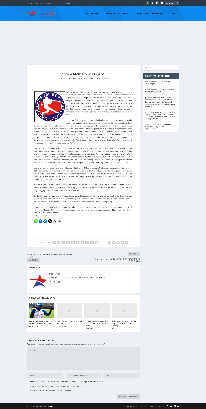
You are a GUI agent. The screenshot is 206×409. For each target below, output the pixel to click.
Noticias (84, 13)
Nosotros (173, 13)
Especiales (157, 13)
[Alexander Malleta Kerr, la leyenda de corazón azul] (41, 310)
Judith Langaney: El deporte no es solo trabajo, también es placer (160, 104)
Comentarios (112, 13)
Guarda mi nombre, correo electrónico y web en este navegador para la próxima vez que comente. (68, 381)
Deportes (126, 13)
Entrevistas (97, 13)
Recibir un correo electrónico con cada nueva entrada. (50, 391)
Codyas (50, 406)
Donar (57, 3)
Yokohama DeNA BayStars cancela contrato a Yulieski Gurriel (96, 323)
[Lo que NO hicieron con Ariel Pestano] (69, 310)
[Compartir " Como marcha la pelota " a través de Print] (96, 242)
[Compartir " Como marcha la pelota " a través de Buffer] (82, 242)
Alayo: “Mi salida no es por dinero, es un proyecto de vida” (160, 117)
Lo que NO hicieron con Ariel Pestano (69, 322)
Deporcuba (72, 78)
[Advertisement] (103, 38)
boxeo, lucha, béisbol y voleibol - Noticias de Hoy (158, 125)
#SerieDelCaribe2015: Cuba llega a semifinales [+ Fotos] (124, 323)
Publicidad (66, 3)
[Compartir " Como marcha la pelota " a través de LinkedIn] (77, 242)
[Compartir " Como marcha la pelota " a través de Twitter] (58, 242)
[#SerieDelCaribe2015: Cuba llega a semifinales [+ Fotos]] (124, 310)
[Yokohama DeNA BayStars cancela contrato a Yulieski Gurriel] (97, 310)
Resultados (143, 13)
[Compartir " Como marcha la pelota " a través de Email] (92, 242)
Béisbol (92, 78)
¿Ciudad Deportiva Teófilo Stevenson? (160, 90)
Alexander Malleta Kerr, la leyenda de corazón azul (40, 322)
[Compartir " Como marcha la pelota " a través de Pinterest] (72, 242)
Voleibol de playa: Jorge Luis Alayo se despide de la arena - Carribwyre (160, 113)
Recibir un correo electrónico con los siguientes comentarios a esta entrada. (59, 386)
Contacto (48, 3)
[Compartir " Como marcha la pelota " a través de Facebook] (53, 242)
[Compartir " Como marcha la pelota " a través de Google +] (63, 242)
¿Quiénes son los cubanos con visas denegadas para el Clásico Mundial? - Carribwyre (160, 100)
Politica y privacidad (34, 3)
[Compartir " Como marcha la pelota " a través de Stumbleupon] (87, 242)
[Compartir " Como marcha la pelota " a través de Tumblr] (68, 242)
